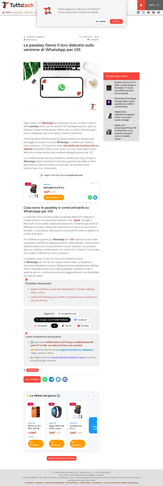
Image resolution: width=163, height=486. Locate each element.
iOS (72, 239)
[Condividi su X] (58, 379)
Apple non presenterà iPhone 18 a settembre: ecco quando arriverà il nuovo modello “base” (125, 132)
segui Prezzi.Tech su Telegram (76, 349)
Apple (76, 220)
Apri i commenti (32, 379)
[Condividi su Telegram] (95, 197)
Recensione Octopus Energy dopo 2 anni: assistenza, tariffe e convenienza (125, 102)
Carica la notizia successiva (61, 458)
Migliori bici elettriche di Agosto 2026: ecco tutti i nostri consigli (125, 116)
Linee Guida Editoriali (54, 483)
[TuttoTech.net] (21, 5)
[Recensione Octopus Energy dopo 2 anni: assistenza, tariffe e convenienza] (110, 102)
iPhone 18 (28, 13)
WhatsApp (47, 123)
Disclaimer (97, 483)
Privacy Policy (71, 483)
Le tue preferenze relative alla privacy (121, 483)
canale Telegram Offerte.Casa (67, 357)
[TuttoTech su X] (54, 326)
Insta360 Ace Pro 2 (54, 187)
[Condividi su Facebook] (64, 379)
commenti (94, 40)
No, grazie (100, 21)
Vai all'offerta (52, 197)
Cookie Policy (85, 483)
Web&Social (31, 40)
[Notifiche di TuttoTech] (141, 5)
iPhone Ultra (17, 13)
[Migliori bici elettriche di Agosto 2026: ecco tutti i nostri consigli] (110, 116)
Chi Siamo (29, 483)
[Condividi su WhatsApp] (90, 197)
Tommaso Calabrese (35, 37)
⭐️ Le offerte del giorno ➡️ (43, 395)
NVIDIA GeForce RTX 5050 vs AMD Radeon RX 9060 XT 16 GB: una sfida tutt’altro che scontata (125, 88)
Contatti (39, 483)
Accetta (116, 21)
